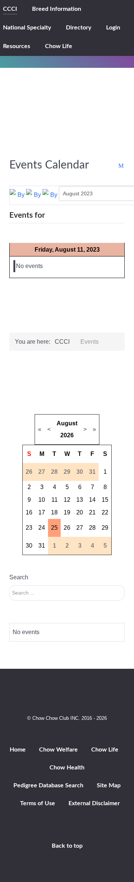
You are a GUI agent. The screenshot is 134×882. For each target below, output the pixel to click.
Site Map (109, 785)
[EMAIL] (121, 166)
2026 (67, 435)
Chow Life (104, 750)
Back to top (67, 846)
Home (18, 750)
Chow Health (67, 768)
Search (18, 577)
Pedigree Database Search (48, 785)
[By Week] (34, 195)
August (67, 423)
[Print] (114, 166)
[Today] (50, 195)
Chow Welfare (58, 750)
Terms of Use (37, 803)
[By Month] (18, 195)
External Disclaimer (94, 803)
